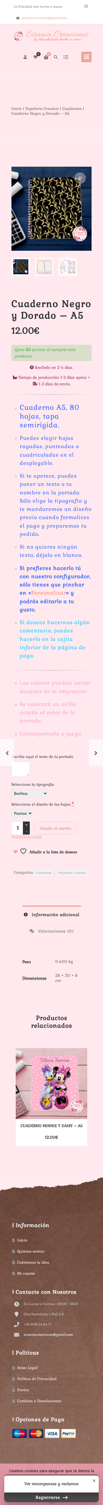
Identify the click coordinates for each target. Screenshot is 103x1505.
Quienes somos (30, 1251)
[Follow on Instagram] (86, 6)
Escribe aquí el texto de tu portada (42, 756)
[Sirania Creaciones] (51, 36)
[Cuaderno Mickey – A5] (96, 752)
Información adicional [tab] (55, 914)
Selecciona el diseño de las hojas (42, 804)
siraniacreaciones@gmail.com (44, 18)
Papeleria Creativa (42, 108)
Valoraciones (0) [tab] (55, 931)
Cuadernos (72, 108)
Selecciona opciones (41, 1137)
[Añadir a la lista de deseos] (78, 1137)
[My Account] (25, 57)
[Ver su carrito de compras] (46, 57)
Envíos (23, 1389)
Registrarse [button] (49, 1497)
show (66, 57)
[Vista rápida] (68, 1137)
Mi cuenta (26, 1273)
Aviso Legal (27, 1367)
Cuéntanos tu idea (33, 1262)
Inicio (16, 108)
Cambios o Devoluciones (39, 1401)
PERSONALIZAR (26, 837)
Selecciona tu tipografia (33, 784)
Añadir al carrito (55, 828)
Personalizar (48, 593)
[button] (80, 178)
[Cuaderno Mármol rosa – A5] (7, 752)
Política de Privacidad (37, 1378)
